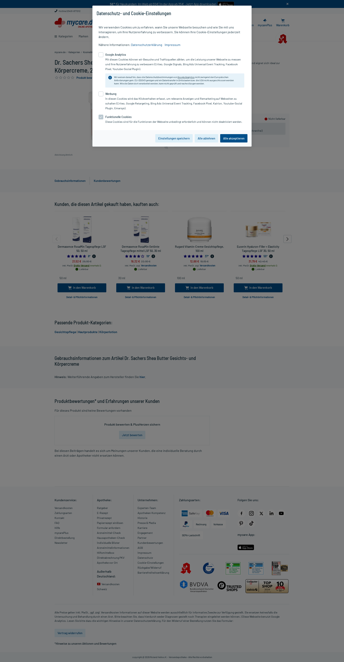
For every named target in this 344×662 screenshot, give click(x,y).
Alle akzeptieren (233, 138)
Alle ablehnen (206, 138)
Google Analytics (186, 77)
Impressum (172, 45)
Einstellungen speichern (174, 138)
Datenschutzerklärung (146, 45)
